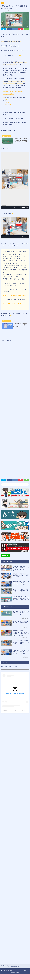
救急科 (4, 340)
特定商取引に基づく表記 (7, 970)
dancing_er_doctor (15, 710)
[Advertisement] (15, 409)
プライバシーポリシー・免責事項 (21, 970)
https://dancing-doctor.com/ (12, 303)
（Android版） (7, 104)
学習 (2, 3)
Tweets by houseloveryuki (9, 666)
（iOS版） (6, 102)
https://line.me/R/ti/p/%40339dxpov (15, 296)
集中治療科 (10, 340)
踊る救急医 (5, 710)
